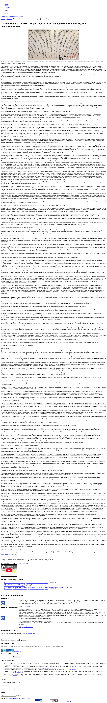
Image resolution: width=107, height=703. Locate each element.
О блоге (6, 5)
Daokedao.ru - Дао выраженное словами (12, 16)
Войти (23, 698)
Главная (6, 4)
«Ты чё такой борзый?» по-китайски (14, 586)
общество (9, 19)
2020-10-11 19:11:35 (11, 665)
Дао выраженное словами (12, 698)
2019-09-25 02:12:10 (17, 672)
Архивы (3, 689)
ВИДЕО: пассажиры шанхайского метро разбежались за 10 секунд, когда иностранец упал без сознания (33, 587)
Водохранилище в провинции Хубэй (14, 584)
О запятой (7, 7)
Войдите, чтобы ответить (26, 606)
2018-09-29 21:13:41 (17, 676)
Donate (6, 10)
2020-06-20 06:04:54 (70, 669)
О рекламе (7, 11)
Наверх (28, 698)
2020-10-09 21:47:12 (50, 668)
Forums (6, 13)
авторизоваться (30, 633)
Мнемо (6, 8)
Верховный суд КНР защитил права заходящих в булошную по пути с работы (26, 589)
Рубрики (3, 682)
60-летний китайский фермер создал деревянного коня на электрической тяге (26, 583)
